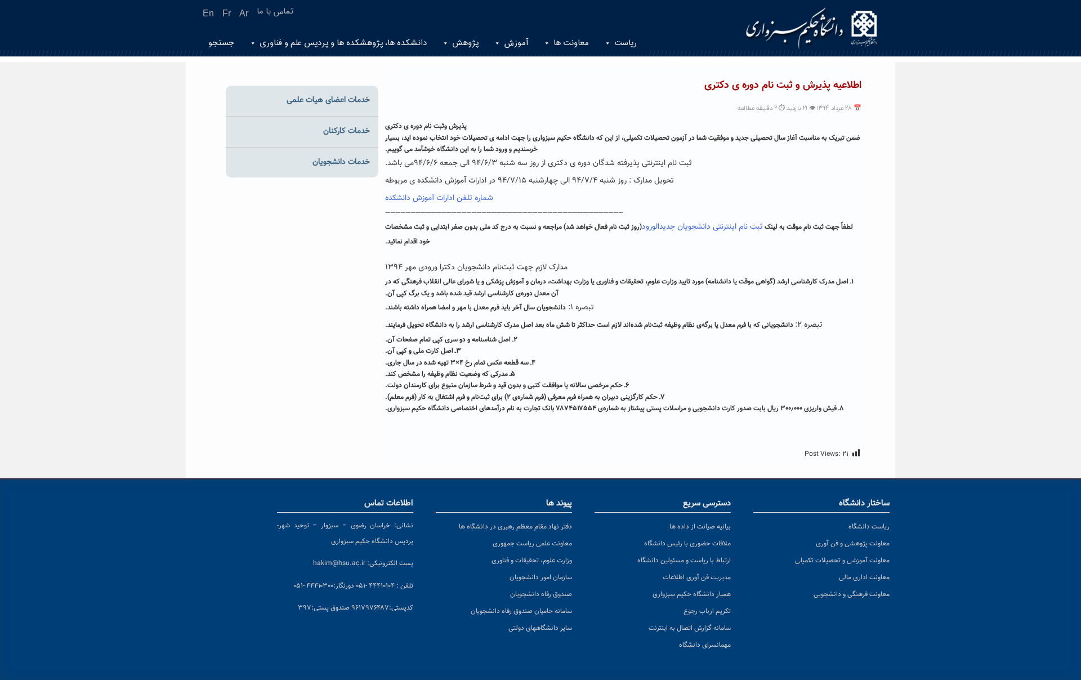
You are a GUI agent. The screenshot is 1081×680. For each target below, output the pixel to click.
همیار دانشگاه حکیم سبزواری (692, 594)
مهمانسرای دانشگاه (705, 645)
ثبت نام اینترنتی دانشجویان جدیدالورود (702, 227)
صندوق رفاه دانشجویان (541, 594)
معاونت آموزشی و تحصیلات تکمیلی (842, 560)
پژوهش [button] (465, 43)
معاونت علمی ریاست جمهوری (532, 544)
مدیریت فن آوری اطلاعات (697, 577)
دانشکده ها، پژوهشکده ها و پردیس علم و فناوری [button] (343, 43)
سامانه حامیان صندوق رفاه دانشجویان (521, 611)
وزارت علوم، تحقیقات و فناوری (532, 560)
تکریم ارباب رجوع (707, 611)
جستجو (221, 43)
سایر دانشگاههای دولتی (540, 628)
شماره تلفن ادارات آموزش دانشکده (439, 198)
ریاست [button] (625, 43)
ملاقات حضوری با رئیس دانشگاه (687, 544)
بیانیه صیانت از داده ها (700, 527)
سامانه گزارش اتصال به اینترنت (690, 628)
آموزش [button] (516, 43)
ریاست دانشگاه (869, 527)
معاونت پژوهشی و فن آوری (853, 544)
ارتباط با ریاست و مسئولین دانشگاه (684, 560)
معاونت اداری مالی (864, 577)
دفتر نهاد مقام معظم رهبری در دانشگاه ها (515, 527)
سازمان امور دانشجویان (541, 577)
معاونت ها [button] (571, 43)
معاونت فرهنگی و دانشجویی (852, 594)
